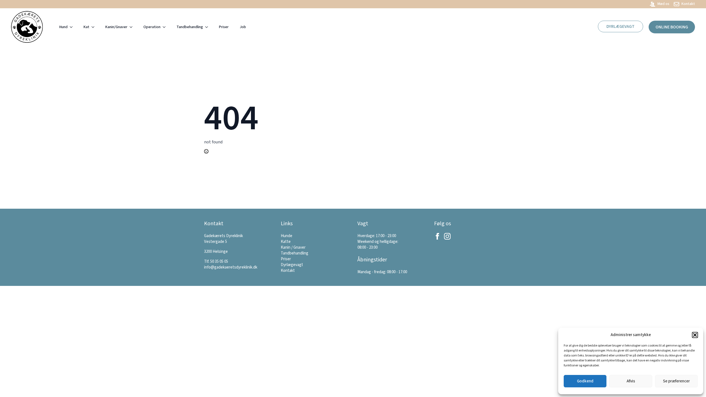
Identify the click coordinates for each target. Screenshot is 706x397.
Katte (286, 242)
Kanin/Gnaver (116, 27)
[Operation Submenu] (166, 27)
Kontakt (288, 270)
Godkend (585, 381)
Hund (63, 27)
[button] (695, 335)
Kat (86, 27)
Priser (224, 27)
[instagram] (447, 236)
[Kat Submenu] (94, 27)
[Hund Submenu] (73, 27)
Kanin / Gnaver (293, 247)
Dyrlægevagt (292, 265)
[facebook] (437, 236)
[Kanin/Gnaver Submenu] (132, 27)
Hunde (286, 236)
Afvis (631, 381)
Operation (152, 27)
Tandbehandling (189, 27)
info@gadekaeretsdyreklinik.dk (230, 267)
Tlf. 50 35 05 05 (216, 261)
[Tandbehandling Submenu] (208, 27)
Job (243, 27)
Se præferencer (676, 381)
